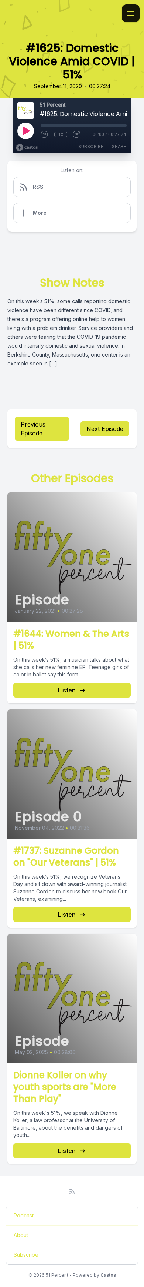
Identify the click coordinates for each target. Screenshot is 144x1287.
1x (60, 134)
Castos (108, 1275)
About (21, 1235)
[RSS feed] (72, 1191)
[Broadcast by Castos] (27, 147)
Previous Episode (33, 429)
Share (119, 146)
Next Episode (104, 428)
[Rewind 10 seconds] (45, 134)
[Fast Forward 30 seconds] (77, 134)
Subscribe (90, 146)
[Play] (25, 131)
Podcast (24, 1215)
